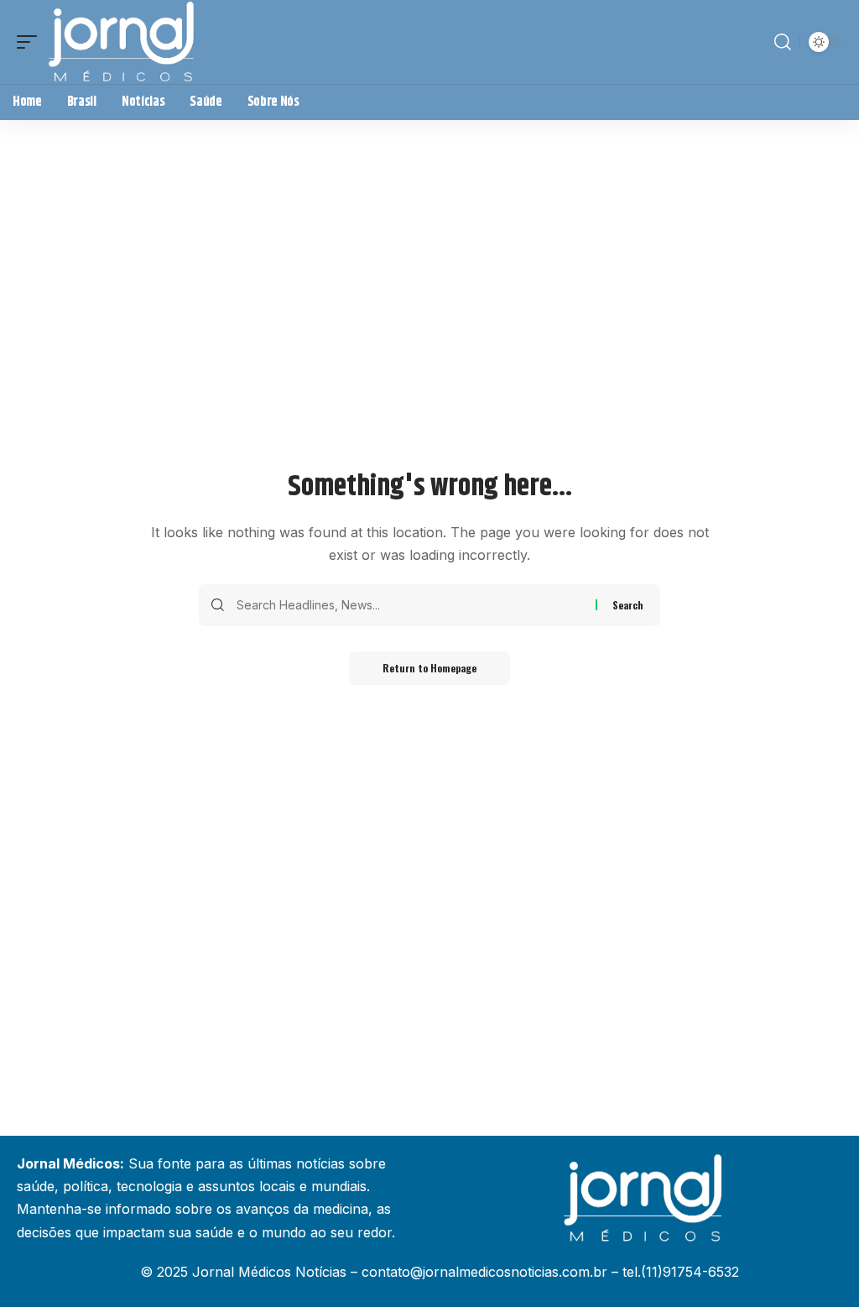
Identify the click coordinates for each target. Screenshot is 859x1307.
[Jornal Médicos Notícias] (122, 42)
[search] (782, 42)
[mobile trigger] (31, 42)
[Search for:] (410, 605)
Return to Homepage (429, 668)
